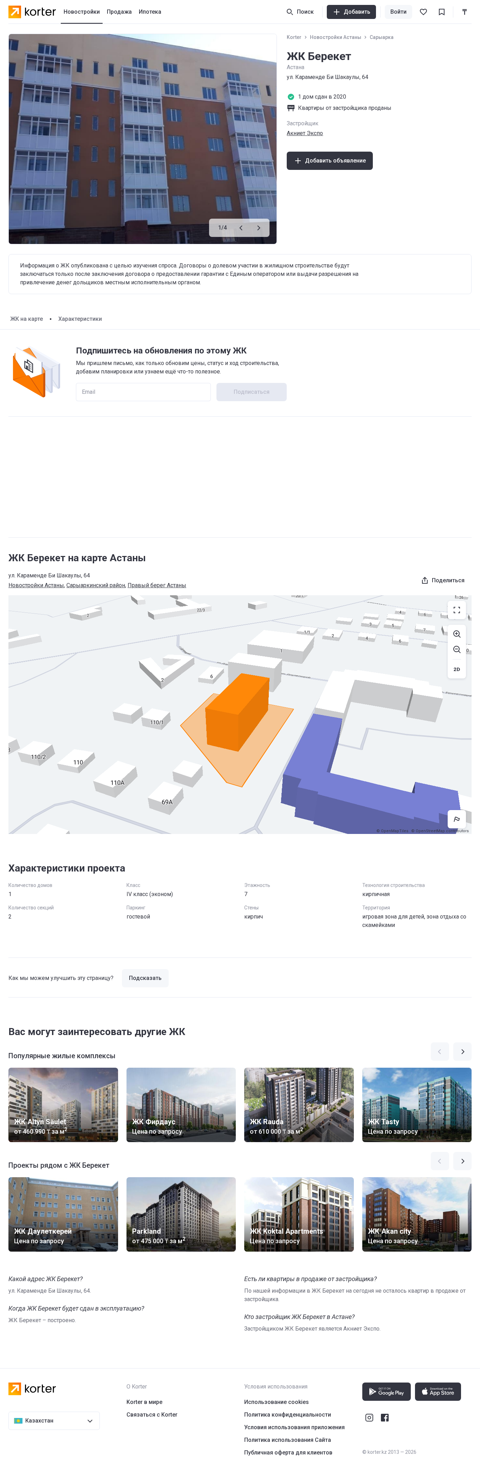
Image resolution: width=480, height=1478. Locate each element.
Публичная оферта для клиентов (288, 1452)
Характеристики (80, 319)
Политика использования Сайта (287, 1440)
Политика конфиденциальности (287, 1414)
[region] (240, 714)
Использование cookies (276, 1402)
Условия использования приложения (294, 1427)
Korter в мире (144, 1402)
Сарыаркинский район (95, 585)
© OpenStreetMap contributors (440, 831)
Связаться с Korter (152, 1414)
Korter (294, 37)
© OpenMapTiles (392, 831)
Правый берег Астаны (157, 585)
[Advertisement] (240, 477)
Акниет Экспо (305, 133)
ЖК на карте (26, 319)
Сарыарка (382, 37)
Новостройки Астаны (335, 37)
